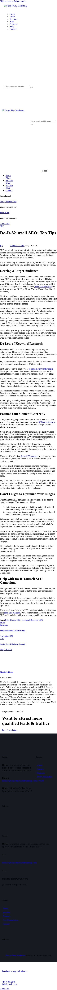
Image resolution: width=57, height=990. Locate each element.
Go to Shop (5, 223)
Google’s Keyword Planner (40, 369)
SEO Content (11, 620)
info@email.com (9, 984)
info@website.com (8, 201)
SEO (2, 226)
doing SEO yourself (29, 456)
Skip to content (6, 1)
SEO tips (21, 620)
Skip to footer (20, 1)
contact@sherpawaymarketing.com (19, 780)
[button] (2, 622)
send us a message (12, 613)
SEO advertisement (46, 422)
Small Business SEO (34, 620)
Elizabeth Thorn (6, 672)
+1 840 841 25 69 (8, 982)
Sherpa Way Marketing (15, 955)
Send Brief (4, 212)
